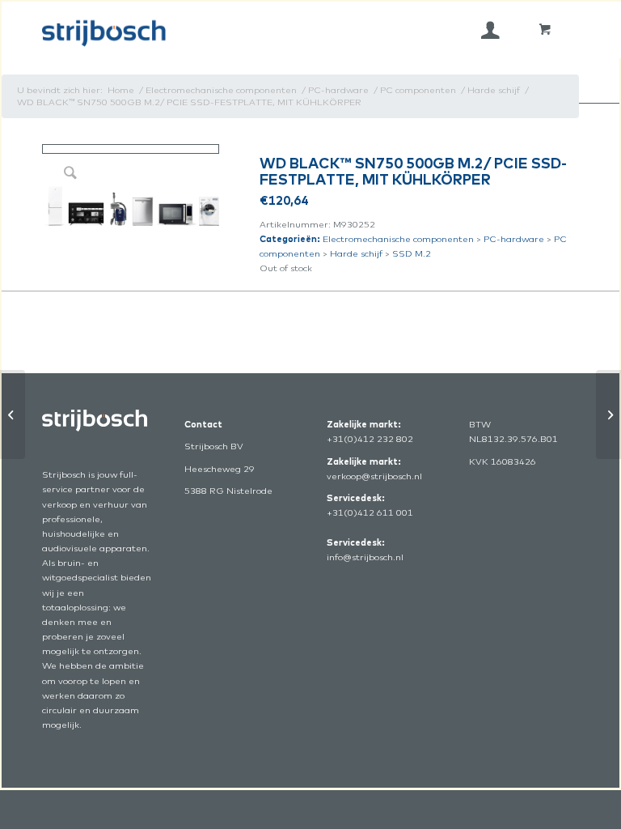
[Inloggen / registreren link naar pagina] (490, 30)
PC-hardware (514, 238)
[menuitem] (490, 30)
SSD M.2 (411, 253)
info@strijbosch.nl (365, 557)
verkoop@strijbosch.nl (374, 476)
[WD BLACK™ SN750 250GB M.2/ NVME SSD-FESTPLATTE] (12, 414)
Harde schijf (356, 253)
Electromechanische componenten (398, 238)
